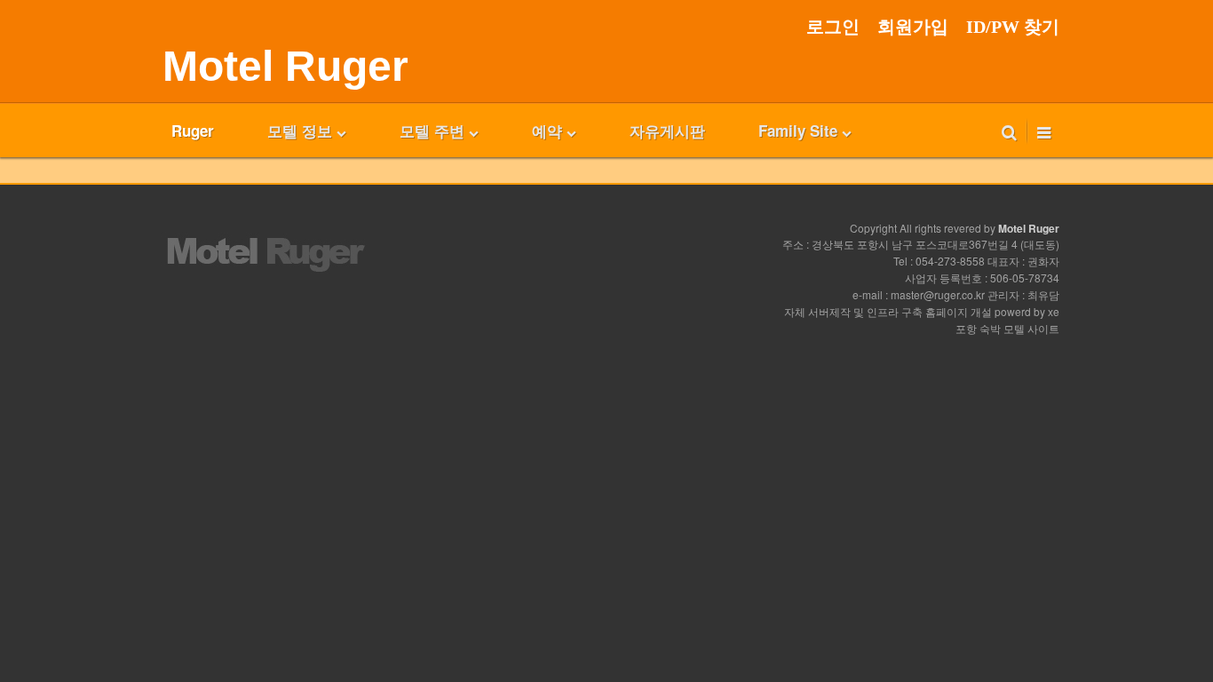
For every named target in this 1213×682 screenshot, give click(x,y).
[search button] (1009, 130)
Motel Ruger (285, 66)
